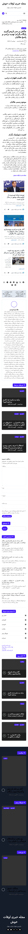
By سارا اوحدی (20, 41)
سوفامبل (4, 648)
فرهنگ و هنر (5, 633)
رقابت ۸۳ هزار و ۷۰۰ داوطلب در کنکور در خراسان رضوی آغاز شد (15, 737)
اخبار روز (24, 28)
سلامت (3, 629)
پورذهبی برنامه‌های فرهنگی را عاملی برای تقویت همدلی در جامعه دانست (16, 842)
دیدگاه (4, 466)
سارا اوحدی (15, 50)
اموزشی (4, 624)
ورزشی (16, 436)
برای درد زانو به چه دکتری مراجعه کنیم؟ (12, 557)
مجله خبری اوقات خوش (14, 3)
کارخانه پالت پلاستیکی (7, 650)
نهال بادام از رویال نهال (7, 647)
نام (3, 488)
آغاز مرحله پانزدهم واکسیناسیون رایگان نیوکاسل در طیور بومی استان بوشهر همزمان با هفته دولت (14, 542)
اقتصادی (16, 413)
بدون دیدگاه (23, 43)
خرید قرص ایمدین (6, 645)
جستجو (5, 523)
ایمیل (3, 495)
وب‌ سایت (4, 503)
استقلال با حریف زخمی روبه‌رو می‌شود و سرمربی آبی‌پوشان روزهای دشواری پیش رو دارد (13, 447)
